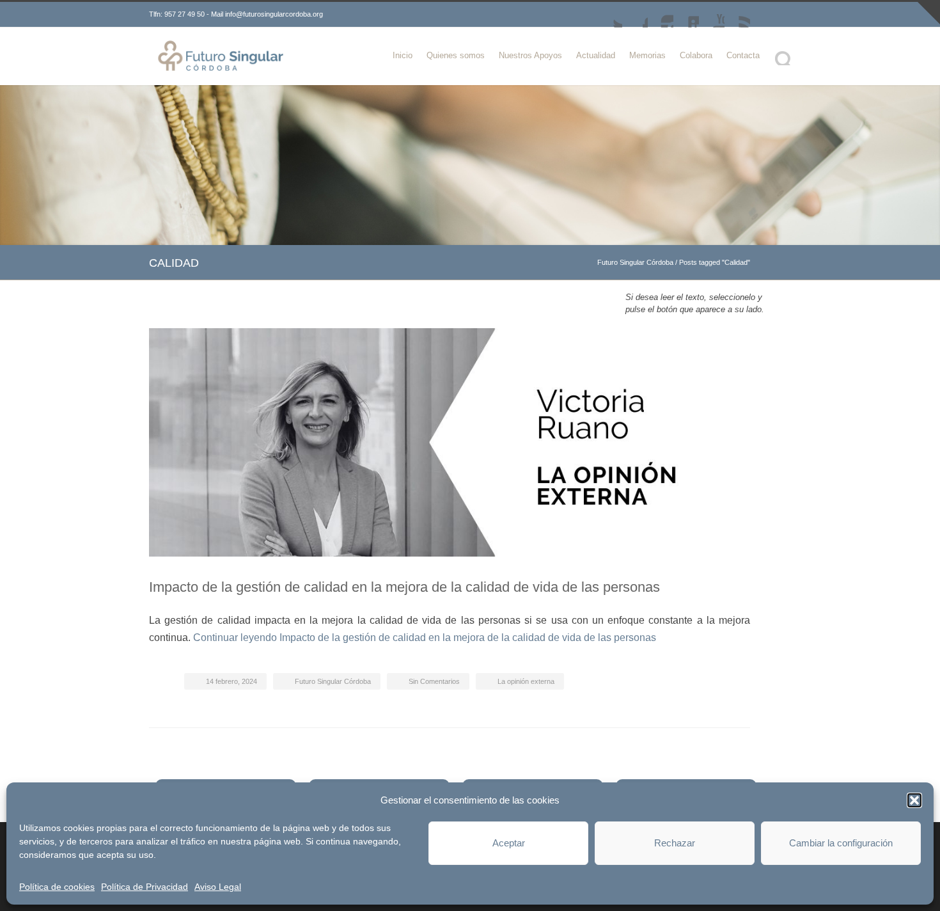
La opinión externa (525, 681)
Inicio (402, 55)
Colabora (696, 55)
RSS (737, 15)
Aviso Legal (217, 887)
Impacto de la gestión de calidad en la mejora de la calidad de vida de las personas (404, 587)
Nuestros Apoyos (530, 55)
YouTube (712, 15)
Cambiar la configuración (841, 842)
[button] (914, 800)
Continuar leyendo (424, 637)
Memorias (647, 55)
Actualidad (595, 55)
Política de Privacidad (144, 887)
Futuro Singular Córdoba (635, 262)
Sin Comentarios (434, 681)
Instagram (660, 15)
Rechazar (674, 842)
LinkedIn (686, 15)
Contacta (743, 55)
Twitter (609, 15)
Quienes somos (456, 55)
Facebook (635, 15)
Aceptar (508, 842)
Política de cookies (57, 887)
